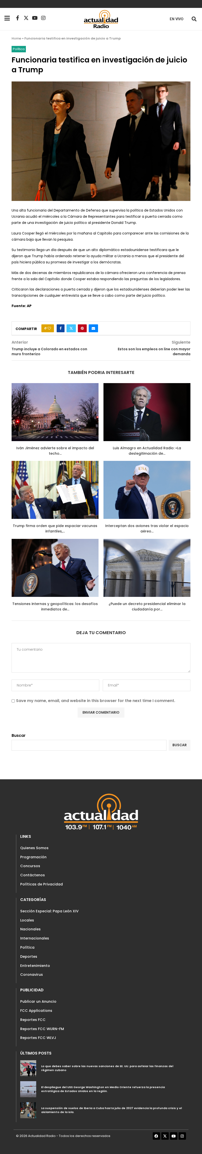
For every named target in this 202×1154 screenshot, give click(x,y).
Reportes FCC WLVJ (38, 1037)
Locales (27, 920)
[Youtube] (34, 18)
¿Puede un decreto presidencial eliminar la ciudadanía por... (147, 606)
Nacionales (30, 929)
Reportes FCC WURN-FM (42, 1028)
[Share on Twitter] (71, 328)
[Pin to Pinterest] (82, 328)
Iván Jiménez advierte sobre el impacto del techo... (55, 451)
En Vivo (177, 19)
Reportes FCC (33, 1019)
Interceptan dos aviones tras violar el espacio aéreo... (147, 528)
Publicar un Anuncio (38, 1001)
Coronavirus (31, 974)
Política (27, 947)
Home (16, 38)
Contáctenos (32, 875)
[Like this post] (49, 328)
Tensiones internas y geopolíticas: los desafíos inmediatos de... (55, 606)
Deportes (28, 956)
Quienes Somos (34, 847)
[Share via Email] (93, 328)
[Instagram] (43, 18)
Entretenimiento (35, 965)
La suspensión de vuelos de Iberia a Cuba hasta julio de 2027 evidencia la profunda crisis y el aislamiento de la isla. (111, 1110)
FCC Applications (36, 1010)
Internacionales (34, 938)
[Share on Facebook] (61, 328)
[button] (194, 19)
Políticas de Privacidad (41, 884)
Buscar (19, 735)
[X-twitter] (26, 18)
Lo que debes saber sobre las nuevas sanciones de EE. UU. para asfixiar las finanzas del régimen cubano (107, 1068)
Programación (33, 857)
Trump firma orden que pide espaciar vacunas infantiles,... (55, 528)
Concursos (30, 865)
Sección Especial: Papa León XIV (49, 911)
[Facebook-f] (17, 18)
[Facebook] (156, 1136)
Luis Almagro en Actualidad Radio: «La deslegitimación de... (147, 451)
